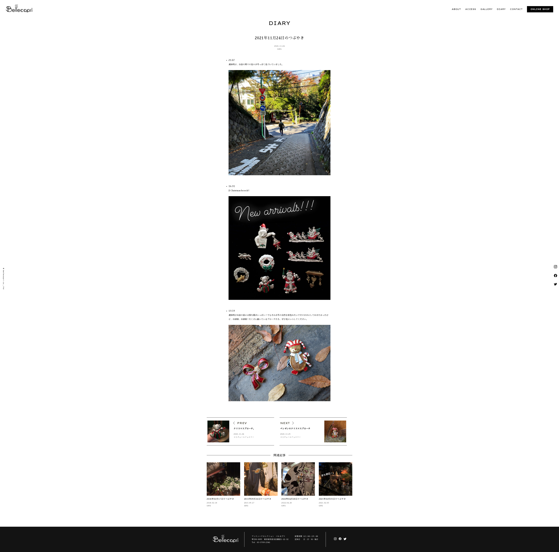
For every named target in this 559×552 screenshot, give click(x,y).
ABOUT (456, 9)
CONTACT (516, 9)
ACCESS (470, 9)
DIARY (501, 9)
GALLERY (486, 9)
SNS (279, 49)
